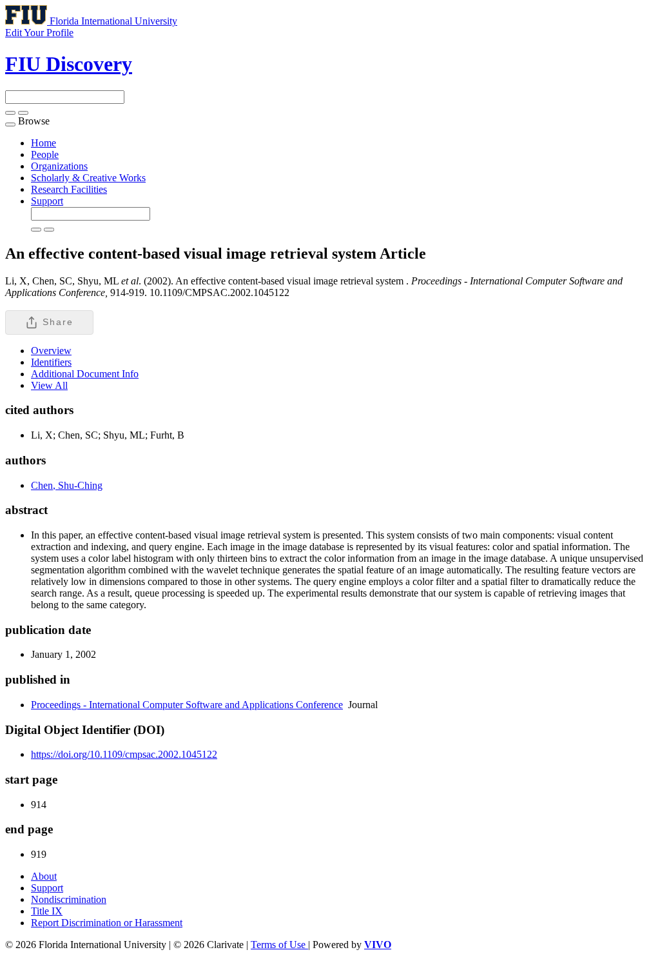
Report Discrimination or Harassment (106, 922)
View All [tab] (49, 385)
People (45, 154)
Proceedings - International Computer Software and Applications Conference (187, 704)
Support (47, 200)
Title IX (47, 911)
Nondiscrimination (68, 899)
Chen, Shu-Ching (66, 485)
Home (43, 142)
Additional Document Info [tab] (85, 373)
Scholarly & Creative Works (88, 177)
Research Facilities (69, 189)
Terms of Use (279, 944)
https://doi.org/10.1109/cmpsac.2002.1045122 (124, 754)
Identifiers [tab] (51, 362)
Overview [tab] (51, 350)
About (44, 876)
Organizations (59, 166)
